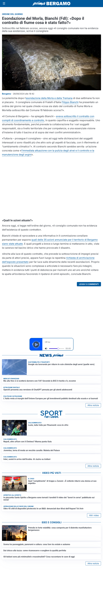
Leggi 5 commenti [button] (89, 284)
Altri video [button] (94, 515)
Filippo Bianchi (70, 102)
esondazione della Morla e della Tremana (49, 98)
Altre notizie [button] (93, 405)
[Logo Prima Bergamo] (51, 3)
